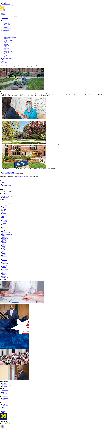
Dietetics (3, 218)
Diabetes (3, 217)
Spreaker (17, 176)
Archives (2, 199)
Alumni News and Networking (6, 185)
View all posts (7, 179)
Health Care (3, 235)
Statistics (3, 268)
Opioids (3, 255)
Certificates (3, 399)
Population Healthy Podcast (7, 43)
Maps (3, 394)
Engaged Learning (4, 220)
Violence (3, 275)
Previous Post (2, 179)
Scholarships (4, 267)
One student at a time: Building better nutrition (8, 196)
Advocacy (3, 206)
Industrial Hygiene (4, 244)
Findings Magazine (6, 45)
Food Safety (3, 230)
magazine (4, 393)
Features (3, 226)
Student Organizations (5, 269)
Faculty (5, 36)
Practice (3, 259)
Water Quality (4, 276)
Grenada (3, 233)
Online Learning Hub (7, 39)
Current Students (4, 384)
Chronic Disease (4, 214)
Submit (12, 5)
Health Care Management (5, 236)
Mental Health (4, 250)
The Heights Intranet (5, 405)
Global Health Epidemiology (6, 232)
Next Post (10, 179)
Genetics (3, 231)
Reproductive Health (5, 263)
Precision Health (4, 260)
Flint (2, 228)
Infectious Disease (4, 245)
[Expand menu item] (4, 53)
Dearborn (3, 215)
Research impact (4, 265)
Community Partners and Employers (7, 385)
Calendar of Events (6, 50)
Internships (3, 400)
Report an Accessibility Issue (6, 4)
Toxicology (3, 272)
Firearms (3, 227)
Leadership (5, 54)
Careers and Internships (7, 38)
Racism (3, 262)
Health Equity (4, 239)
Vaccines (3, 274)
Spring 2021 (3, 183)
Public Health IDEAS (7, 35)
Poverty (3, 258)
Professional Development (5, 261)
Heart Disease (4, 242)
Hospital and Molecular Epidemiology (7, 243)
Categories (2, 189)
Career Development (5, 398)
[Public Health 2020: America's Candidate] (14, 333)
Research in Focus (4, 266)
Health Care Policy (4, 237)
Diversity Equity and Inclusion (6, 219)
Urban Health (4, 273)
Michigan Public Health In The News (9, 42)
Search (1, 5)
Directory (3, 407)
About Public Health (5, 390)
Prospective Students (5, 18)
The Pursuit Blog (6, 44)
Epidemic (3, 187)
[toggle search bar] (3, 10)
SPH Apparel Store (6, 52)
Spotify (24, 176)
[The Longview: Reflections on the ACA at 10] (14, 364)
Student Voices (4, 270)
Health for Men (4, 240)
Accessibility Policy (5, 3)
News (3, 392)
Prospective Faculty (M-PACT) (6, 386)
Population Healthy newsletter (9, 177)
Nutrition (3, 253)
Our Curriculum (6, 34)
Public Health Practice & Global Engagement (10, 37)
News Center (5, 41)
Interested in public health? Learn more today (8, 172)
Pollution (3, 257)
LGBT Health (4, 247)
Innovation (3, 246)
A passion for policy (5, 197)
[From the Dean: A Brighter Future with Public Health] (14, 318)
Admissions (3, 22)
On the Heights (4, 254)
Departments (5, 33)
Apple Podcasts (21, 176)
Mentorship (3, 251)
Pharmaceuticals (4, 256)
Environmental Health (5, 186)
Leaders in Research (6, 31)
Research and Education (5, 30)
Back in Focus (4, 209)
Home (3, 61)
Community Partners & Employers (8, 51)
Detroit (3, 216)
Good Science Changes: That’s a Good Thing (10, 173)
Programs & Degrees (7, 24)
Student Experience (6, 48)
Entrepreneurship (4, 221)
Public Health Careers (7, 26)
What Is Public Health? (5, 277)
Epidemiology (4, 223)
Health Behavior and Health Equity (7, 234)
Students (3, 184)
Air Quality (3, 207)
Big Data (3, 210)
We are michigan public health (8, 40)
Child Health (4, 213)
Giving (3, 20)
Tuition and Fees (6, 27)
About (3, 53)
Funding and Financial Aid (7, 28)
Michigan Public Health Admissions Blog (9, 46)
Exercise (3, 225)
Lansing (3, 248)
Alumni (3, 19)
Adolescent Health (4, 205)
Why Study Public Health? (7, 23)
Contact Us (5, 29)
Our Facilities (6, 55)
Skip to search (4, 1)
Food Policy (3, 229)
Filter (11, 191)
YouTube (27, 176)
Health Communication (5, 238)
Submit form (12, 16)
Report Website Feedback (5, 406)
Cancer (3, 212)
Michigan (3, 252)
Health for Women (4, 241)
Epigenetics (3, 224)
